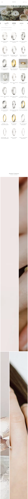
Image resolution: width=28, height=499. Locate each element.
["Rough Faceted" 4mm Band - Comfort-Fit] (14, 104)
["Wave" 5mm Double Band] (23, 104)
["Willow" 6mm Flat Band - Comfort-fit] (4, 77)
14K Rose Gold (13, 126)
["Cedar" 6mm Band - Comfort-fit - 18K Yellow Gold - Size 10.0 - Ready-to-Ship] (23, 158)
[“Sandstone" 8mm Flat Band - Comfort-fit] (14, 35)
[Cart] (26, 2)
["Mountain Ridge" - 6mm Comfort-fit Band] (14, 49)
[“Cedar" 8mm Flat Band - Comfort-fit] (4, 35)
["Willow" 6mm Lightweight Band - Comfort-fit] (23, 63)
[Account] (23, 2)
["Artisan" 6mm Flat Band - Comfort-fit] (23, 36)
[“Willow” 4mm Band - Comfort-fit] (14, 132)
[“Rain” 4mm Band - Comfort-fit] (14, 118)
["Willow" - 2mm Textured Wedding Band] (23, 132)
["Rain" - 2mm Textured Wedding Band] (23, 118)
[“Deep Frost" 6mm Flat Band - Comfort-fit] (4, 49)
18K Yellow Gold (21, 44)
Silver (16, 44)
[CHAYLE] (14, 2)
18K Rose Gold (4, 44)
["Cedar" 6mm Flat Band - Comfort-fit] (4, 63)
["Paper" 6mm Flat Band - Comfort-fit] (4, 104)
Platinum (6, 44)
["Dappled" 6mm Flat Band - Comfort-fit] (23, 77)
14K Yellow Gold (2, 44)
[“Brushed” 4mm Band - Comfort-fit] (14, 145)
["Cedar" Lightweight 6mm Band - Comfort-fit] (14, 63)
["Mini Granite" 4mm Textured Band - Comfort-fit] (23, 90)
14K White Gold (14, 44)
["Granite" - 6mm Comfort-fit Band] (4, 90)
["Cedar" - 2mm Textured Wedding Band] (4, 145)
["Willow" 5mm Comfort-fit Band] (14, 77)
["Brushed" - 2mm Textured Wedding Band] (23, 145)
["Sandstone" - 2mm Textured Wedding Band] (4, 118)
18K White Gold (15, 126)
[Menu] (2, 2)
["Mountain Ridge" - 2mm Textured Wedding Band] (4, 132)
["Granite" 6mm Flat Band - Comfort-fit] (14, 90)
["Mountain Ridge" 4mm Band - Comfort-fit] (23, 49)
